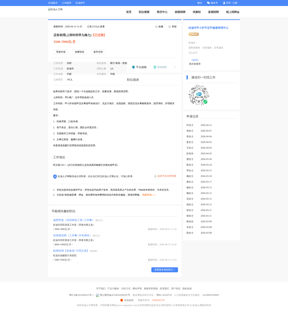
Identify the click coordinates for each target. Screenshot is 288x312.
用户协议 (175, 288)
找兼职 (197, 12)
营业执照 (129, 300)
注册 (235, 3)
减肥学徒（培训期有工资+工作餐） (78, 220)
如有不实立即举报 (167, 176)
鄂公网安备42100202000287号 (115, 295)
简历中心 (162, 12)
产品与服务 (113, 288)
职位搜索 (144, 12)
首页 (129, 12)
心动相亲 (66, 3)
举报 (173, 26)
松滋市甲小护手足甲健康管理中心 (208, 27)
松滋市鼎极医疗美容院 (64, 255)
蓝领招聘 (213, 12)
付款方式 (125, 288)
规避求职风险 (151, 288)
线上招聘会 (233, 12)
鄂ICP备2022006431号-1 (81, 295)
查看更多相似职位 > (164, 269)
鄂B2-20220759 (164, 295)
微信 (199, 3)
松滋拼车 (80, 3)
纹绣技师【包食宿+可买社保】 (75, 250)
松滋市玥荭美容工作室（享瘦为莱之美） (74, 225)
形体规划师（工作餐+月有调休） (76, 235)
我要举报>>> (149, 195)
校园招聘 (180, 12)
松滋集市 (53, 3)
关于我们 (101, 288)
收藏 (160, 26)
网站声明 (137, 288)
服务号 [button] (214, 3)
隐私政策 (187, 288)
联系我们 (164, 288)
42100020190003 (211, 295)
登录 (228, 3)
